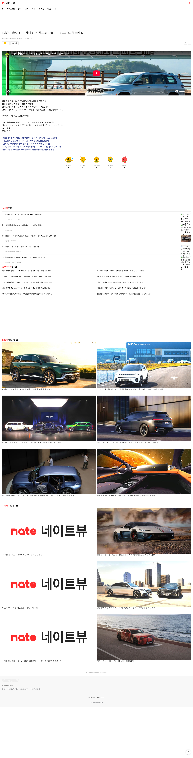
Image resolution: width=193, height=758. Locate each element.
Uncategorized (8, 219)
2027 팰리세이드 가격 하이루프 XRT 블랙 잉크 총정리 (23, 214)
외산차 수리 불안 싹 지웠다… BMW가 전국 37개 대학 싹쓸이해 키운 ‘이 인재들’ (128, 442)
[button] (188, 752)
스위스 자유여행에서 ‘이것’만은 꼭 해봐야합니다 (22, 247)
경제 (34, 9)
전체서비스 (101, 697)
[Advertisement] (96, 19)
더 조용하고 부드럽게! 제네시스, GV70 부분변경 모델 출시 (26, 141)
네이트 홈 (91, 697)
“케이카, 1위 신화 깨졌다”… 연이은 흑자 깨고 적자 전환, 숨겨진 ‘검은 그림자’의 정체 (130, 389)
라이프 (41, 9)
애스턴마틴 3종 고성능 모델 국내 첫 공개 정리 (20, 608)
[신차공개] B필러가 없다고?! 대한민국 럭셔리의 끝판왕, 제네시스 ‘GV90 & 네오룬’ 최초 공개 (38, 495)
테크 (49, 9)
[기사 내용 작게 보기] (186, 44)
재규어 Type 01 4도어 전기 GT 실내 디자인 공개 (115, 661)
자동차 (7, 241)
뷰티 (20, 9)
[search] (189, 3)
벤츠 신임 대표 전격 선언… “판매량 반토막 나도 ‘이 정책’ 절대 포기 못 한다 (126, 608)
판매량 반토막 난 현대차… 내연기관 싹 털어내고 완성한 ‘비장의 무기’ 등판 (126, 495)
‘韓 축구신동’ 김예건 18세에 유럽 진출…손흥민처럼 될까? (25, 257)
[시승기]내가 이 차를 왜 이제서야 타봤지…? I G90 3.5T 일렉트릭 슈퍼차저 (32, 147)
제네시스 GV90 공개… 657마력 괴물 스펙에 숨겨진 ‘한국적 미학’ (27, 389)
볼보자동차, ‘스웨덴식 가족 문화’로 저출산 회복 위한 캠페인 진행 (28, 149)
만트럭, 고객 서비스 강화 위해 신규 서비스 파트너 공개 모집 (26, 144)
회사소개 (3, 689)
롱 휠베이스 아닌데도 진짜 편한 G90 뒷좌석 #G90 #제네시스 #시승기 (30, 138)
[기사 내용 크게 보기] (189, 43)
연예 (27, 9)
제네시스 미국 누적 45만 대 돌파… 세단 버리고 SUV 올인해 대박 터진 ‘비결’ (32, 442)
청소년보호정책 (24, 689)
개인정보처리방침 (13, 689)
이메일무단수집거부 (35, 689)
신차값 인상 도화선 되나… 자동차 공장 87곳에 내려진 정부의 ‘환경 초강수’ (31, 661)
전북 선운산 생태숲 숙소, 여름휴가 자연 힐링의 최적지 (23, 225)
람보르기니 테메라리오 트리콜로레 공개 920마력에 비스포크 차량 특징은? (30, 236)
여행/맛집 (11, 9)
